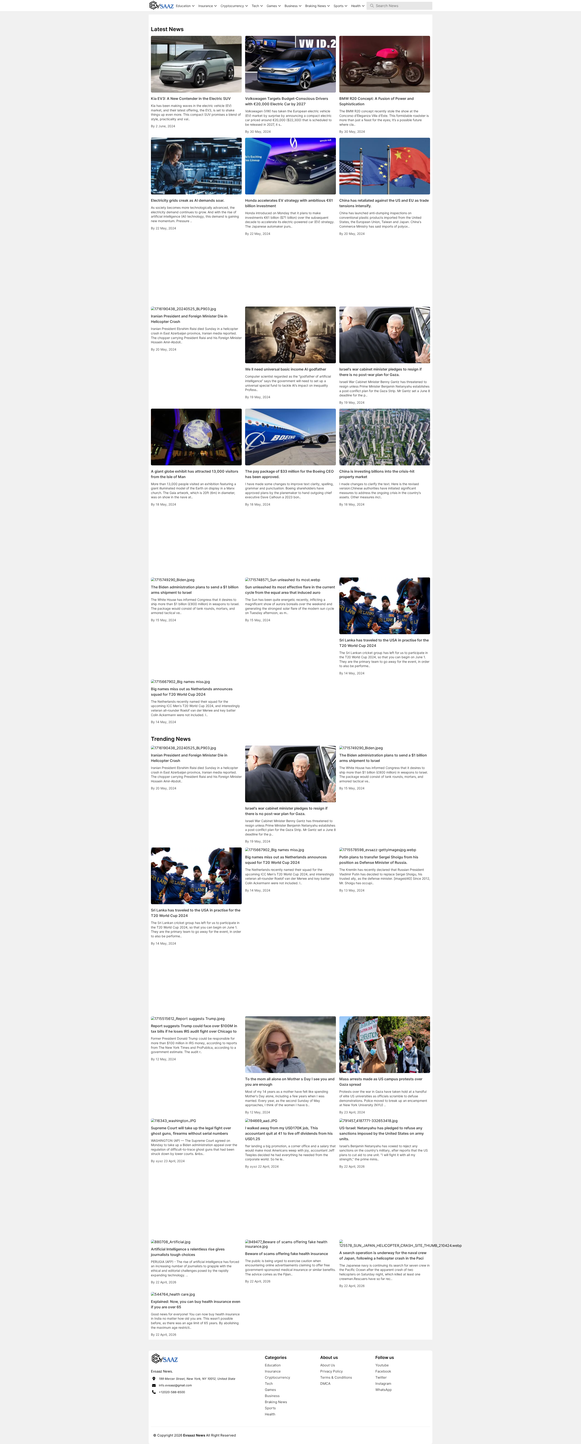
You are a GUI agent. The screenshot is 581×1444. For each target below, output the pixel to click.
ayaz (160, 1161)
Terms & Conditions (336, 1377)
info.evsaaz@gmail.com (175, 1385)
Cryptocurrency (277, 1377)
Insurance (273, 1371)
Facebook (383, 1371)
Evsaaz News (194, 1435)
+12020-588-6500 (172, 1392)
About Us (327, 1365)
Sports (270, 1408)
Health (270, 1414)
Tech (269, 1383)
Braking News (276, 1402)
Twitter (381, 1377)
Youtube (382, 1365)
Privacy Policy (331, 1371)
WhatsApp (383, 1390)
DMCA (325, 1383)
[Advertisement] (290, 271)
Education (273, 1365)
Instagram (383, 1383)
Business (272, 1396)
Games (270, 1390)
